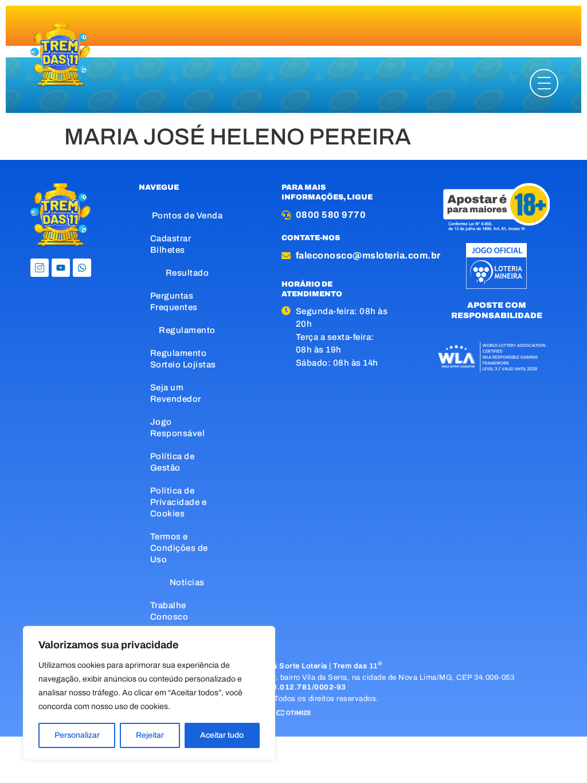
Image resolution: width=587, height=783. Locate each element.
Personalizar (77, 735)
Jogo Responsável (177, 427)
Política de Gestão (172, 462)
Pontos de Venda (187, 215)
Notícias (187, 582)
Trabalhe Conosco (169, 611)
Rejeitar (150, 735)
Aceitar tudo (222, 735)
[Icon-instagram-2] (39, 268)
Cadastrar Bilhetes (170, 244)
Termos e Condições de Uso (179, 548)
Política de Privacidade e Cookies (178, 502)
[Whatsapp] (82, 268)
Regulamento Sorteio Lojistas (183, 359)
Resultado (187, 272)
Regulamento (187, 330)
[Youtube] (61, 268)
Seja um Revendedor (175, 393)
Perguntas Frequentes (174, 301)
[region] (149, 693)
